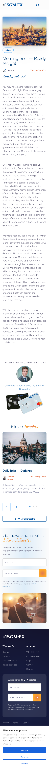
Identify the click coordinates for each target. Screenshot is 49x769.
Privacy (6, 722)
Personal (6, 656)
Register (29, 669)
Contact (29, 664)
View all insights (26, 518)
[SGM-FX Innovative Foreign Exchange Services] (13, 4)
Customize (24, 757)
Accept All (24, 750)
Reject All (24, 763)
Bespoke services (10, 664)
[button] (30, 506)
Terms (15, 722)
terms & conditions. (27, 709)
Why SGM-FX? (32, 652)
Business (6, 652)
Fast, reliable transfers (11, 660)
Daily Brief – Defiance (17, 470)
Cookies (26, 722)
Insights (8, 50)
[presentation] (7, 507)
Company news (33, 656)
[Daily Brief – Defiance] (24, 448)
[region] (24, 747)
